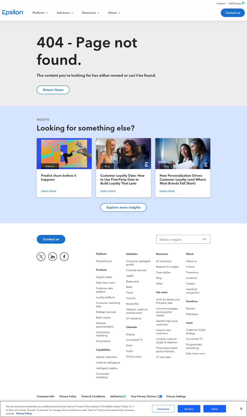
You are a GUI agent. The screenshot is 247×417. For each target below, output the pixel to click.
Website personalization (105, 324)
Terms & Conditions (93, 396)
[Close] (241, 409)
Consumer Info (45, 396)
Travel (129, 292)
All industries (133, 318)
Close (214, 408)
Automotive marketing (103, 333)
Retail (129, 287)
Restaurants (132, 281)
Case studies (163, 272)
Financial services (136, 270)
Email (129, 345)
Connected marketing (102, 375)
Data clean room (105, 282)
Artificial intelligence (108, 362)
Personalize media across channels (166, 349)
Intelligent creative (107, 368)
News (159, 283)
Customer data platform (104, 289)
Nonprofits (132, 303)
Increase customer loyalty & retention (166, 340)
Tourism (130, 298)
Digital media (104, 277)
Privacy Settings (176, 396)
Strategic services (106, 312)
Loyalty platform (105, 297)
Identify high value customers (167, 322)
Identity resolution (106, 357)
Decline (188, 408)
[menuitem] (40, 13)
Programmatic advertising (194, 346)
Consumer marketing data (108, 304)
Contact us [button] (232, 12)
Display (130, 334)
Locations (191, 278)
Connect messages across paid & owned (167, 312)
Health (129, 275)
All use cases (163, 357)
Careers (190, 283)
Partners (190, 308)
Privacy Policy (67, 396)
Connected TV (134, 339)
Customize (163, 408)
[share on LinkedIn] (52, 256)
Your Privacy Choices (143, 396)
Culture (190, 266)
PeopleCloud (104, 261)
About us (191, 261)
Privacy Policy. (24, 413)
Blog (159, 278)
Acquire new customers (163, 331)
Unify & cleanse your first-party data (168, 301)
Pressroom (192, 272)
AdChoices (116, 396)
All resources (163, 261)
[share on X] (41, 256)
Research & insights (167, 266)
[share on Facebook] (64, 256)
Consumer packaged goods (138, 262)
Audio (129, 351)
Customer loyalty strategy (196, 331)
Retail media (103, 317)
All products (103, 341)
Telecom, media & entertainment (136, 310)
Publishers (192, 314)
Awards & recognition (193, 290)
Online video (133, 356)
